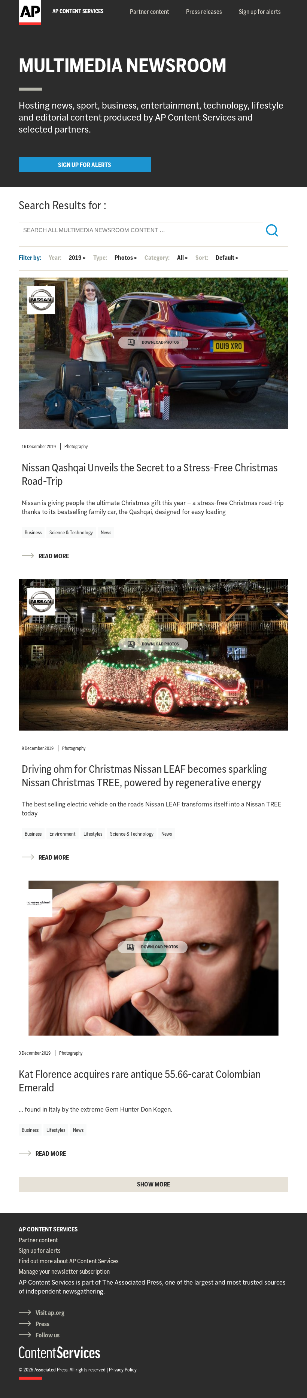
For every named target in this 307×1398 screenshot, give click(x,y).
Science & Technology (71, 532)
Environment (62, 833)
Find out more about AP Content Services (69, 1261)
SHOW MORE (153, 1184)
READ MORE (54, 556)
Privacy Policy (123, 1369)
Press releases (204, 11)
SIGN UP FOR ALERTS (84, 165)
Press (42, 1324)
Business (33, 532)
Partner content (149, 11)
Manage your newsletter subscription (64, 1271)
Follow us (48, 1335)
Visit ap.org (50, 1312)
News (106, 532)
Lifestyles (92, 833)
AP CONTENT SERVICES (48, 1229)
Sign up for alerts (260, 11)
